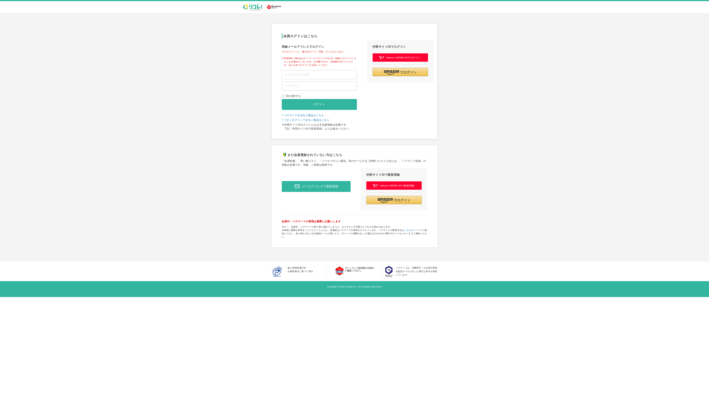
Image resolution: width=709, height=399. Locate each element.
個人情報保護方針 (297, 268)
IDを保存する (293, 96)
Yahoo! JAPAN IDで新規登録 (397, 185)
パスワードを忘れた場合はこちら (304, 115)
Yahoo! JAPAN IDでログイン (403, 57)
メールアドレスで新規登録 (320, 186)
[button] (400, 72)
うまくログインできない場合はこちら (306, 119)
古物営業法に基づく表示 (300, 271)
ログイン (319, 104)
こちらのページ (412, 230)
